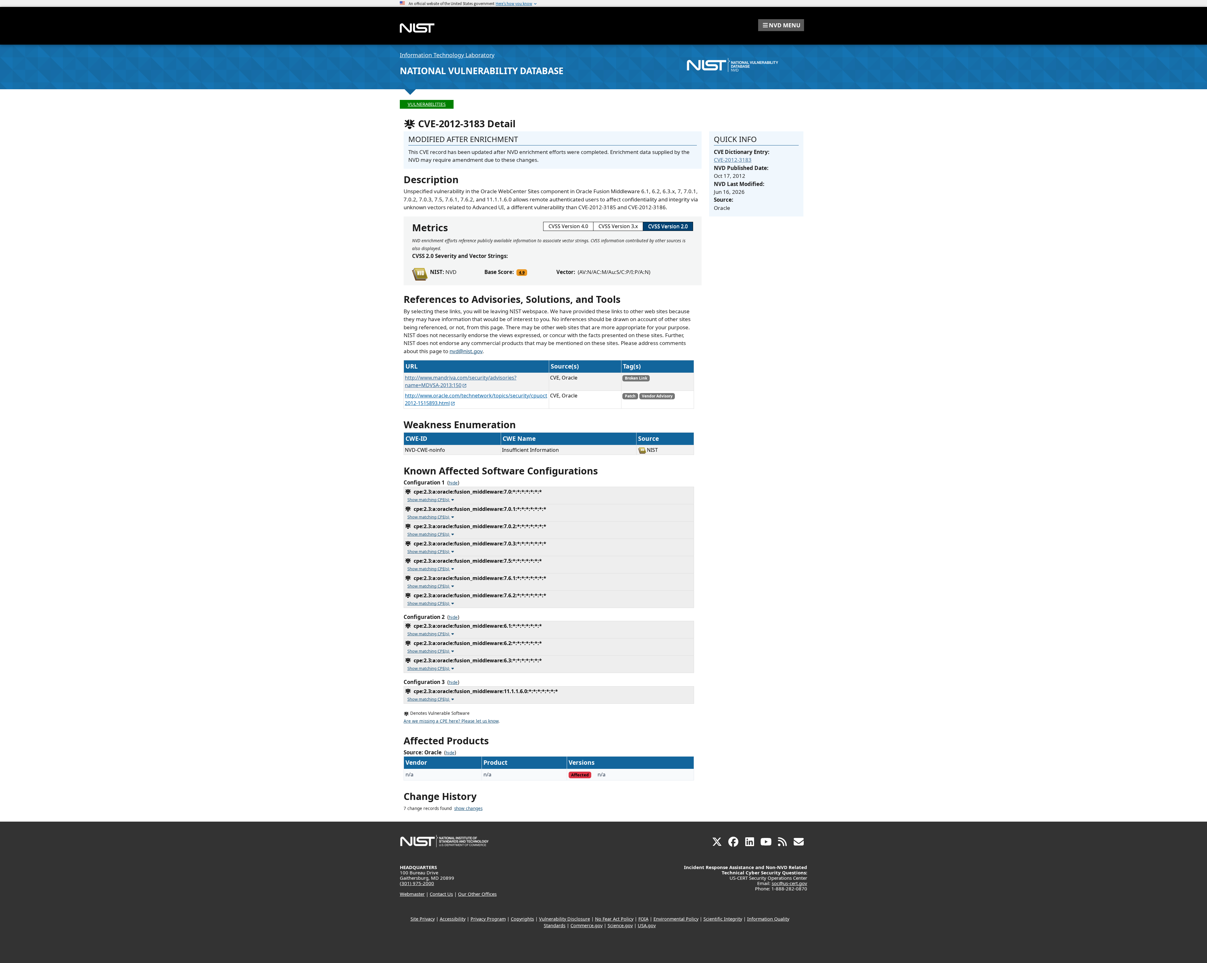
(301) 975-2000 (417, 883)
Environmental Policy (675, 919)
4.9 (522, 272)
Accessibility (453, 919)
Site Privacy (423, 919)
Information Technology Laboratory (447, 55)
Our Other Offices (477, 894)
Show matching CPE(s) (428, 499)
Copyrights (522, 919)
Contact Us (441, 894)
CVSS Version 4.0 (568, 226)
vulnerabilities (427, 104)
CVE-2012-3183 (733, 159)
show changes (468, 808)
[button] (781, 25)
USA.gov (647, 925)
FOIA (643, 919)
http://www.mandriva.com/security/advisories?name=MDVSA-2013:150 (460, 381)
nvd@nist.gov (465, 351)
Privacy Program (488, 919)
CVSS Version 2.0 (668, 226)
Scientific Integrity (722, 919)
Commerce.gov (586, 925)
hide (453, 483)
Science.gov (620, 925)
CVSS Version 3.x (618, 226)
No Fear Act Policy (614, 919)
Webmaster (412, 894)
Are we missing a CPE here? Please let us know (451, 721)
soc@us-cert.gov (789, 883)
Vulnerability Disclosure (564, 919)
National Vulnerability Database (482, 71)
